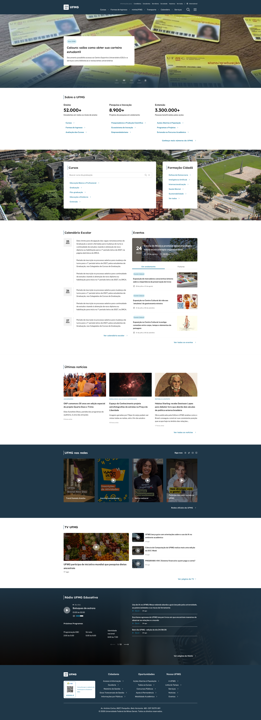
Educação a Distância (79, 197)
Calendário (165, 10)
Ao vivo (78, 605)
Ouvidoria (112, 685)
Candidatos (137, 3)
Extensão (74, 202)
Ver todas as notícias (183, 432)
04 (139, 80)
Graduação (74, 188)
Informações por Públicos (112, 696)
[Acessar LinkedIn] (196, 452)
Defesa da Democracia (178, 175)
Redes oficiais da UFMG (182, 508)
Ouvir (137, 611)
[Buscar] (146, 175)
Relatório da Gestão (112, 689)
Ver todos (180, 3)
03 (131, 80)
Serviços (178, 10)
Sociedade (163, 3)
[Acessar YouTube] (193, 452)
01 (117, 80)
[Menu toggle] (195, 9)
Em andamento (148, 266)
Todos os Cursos (145, 685)
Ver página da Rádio (183, 656)
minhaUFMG (137, 10)
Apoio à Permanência (145, 693)
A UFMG (172, 681)
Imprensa (172, 3)
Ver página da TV (186, 579)
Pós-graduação (76, 192)
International (193, 3)
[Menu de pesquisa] (188, 9)
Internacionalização (177, 184)
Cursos (103, 10)
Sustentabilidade (176, 194)
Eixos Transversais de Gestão (112, 693)
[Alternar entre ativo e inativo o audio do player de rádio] (74, 616)
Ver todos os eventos (183, 342)
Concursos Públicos (145, 689)
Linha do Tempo (172, 685)
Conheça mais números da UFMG (177, 140)
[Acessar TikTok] (189, 452)
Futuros (181, 266)
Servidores (155, 3)
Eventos (172, 696)
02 (124, 80)
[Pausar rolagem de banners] (145, 80)
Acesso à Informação (112, 681)
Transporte (151, 10)
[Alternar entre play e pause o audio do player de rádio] (67, 610)
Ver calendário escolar (114, 335)
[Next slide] (126, 644)
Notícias (172, 693)
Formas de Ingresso (119, 10)
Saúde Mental (175, 189)
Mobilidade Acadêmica (144, 696)
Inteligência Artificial (178, 180)
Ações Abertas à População (144, 681)
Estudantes (146, 3)
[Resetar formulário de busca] (149, 175)
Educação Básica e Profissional (83, 183)
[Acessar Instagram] (185, 452)
